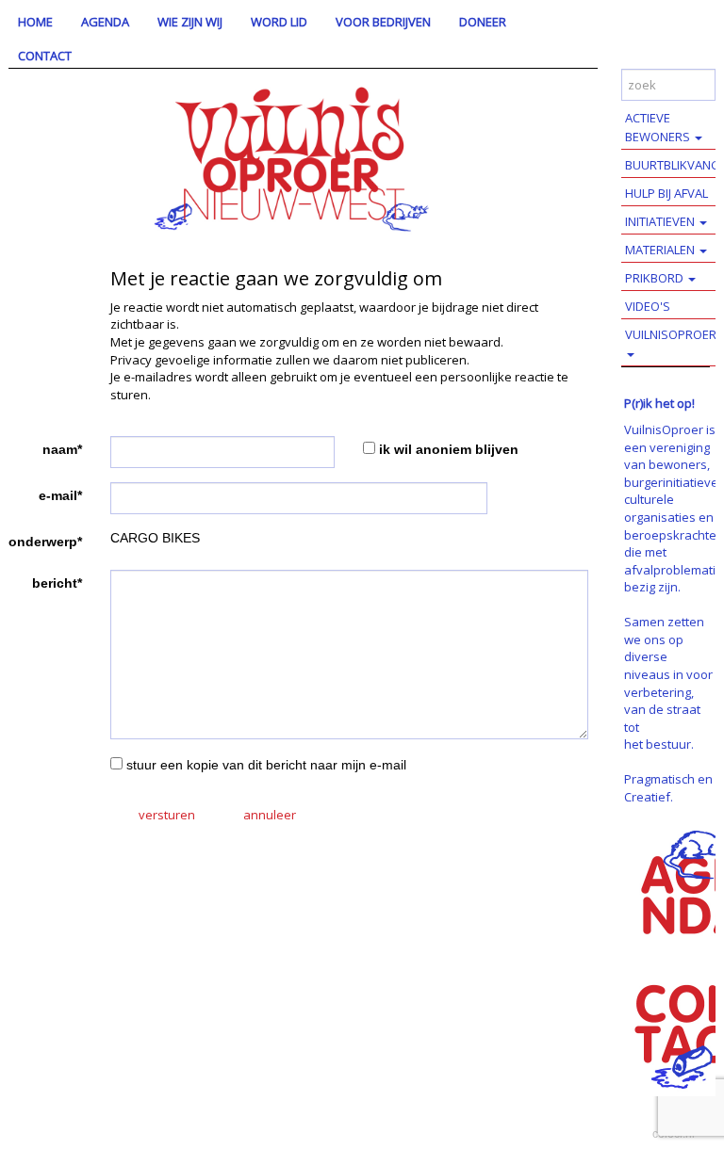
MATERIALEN (661, 249)
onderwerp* (45, 541)
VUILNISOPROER (670, 334)
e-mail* (60, 495)
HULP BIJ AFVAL (666, 193)
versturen (167, 814)
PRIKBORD (655, 277)
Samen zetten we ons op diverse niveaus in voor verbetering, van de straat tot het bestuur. (668, 683)
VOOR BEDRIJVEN (383, 21)
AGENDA (105, 21)
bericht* (57, 583)
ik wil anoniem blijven (448, 449)
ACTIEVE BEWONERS (659, 127)
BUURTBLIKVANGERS (674, 164)
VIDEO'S (647, 306)
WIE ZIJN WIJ (189, 21)
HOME (35, 21)
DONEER (482, 21)
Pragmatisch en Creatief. (668, 787)
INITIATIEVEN (661, 221)
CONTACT (45, 55)
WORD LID (279, 21)
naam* (62, 449)
